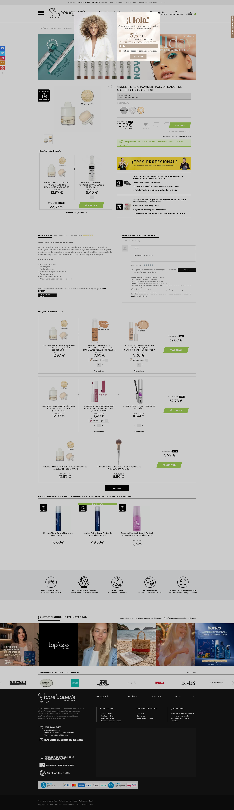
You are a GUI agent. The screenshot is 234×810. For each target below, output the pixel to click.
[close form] (159, 12)
